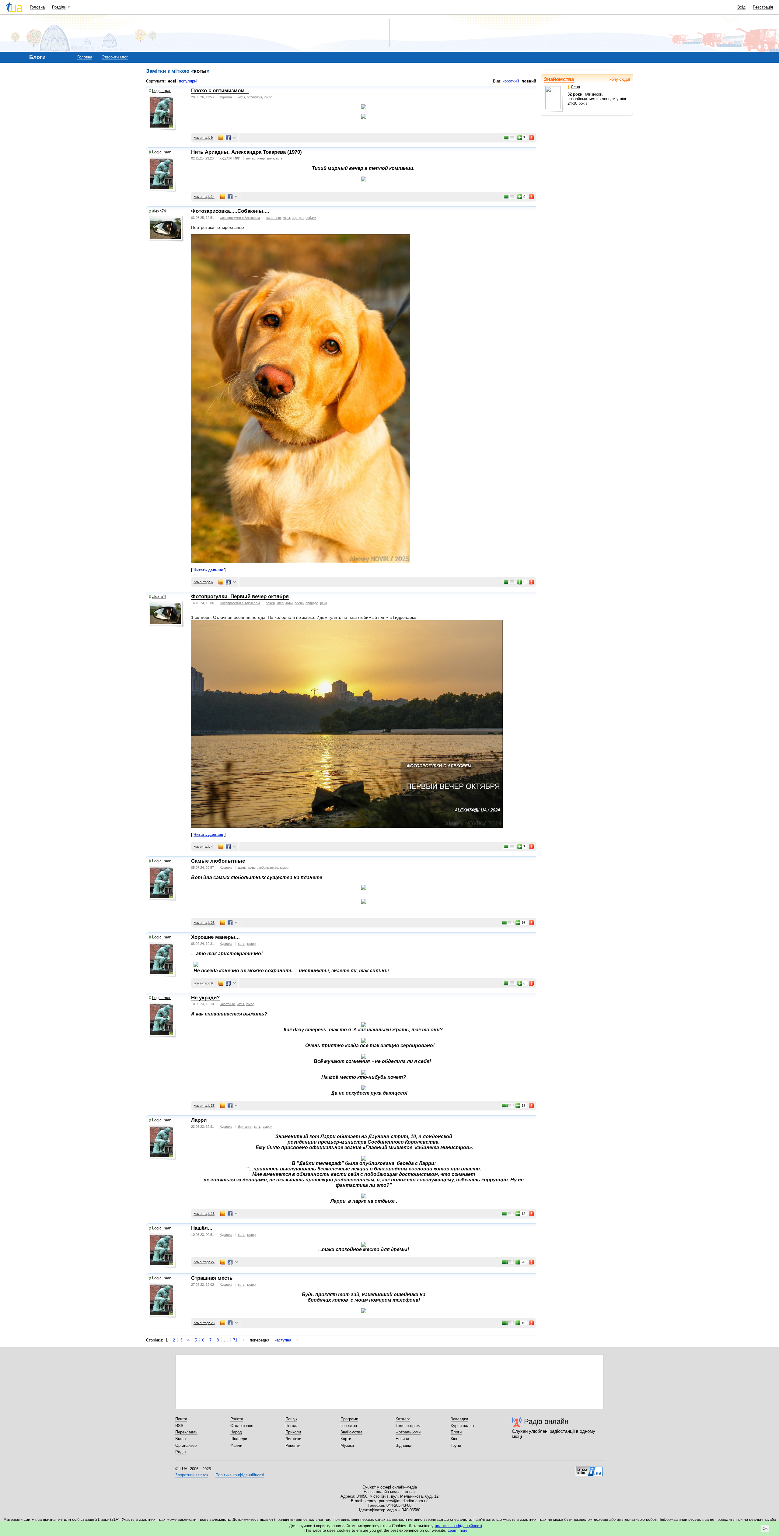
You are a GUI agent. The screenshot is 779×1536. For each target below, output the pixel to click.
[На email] (220, 137)
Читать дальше (208, 570)
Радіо (180, 1452)
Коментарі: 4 (203, 846)
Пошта (181, 1419)
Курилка (225, 97)
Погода (292, 1425)
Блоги (456, 1432)
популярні (188, 81)
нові (172, 81)
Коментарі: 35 (204, 1105)
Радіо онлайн (546, 1421)
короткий (511, 81)
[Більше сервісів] (234, 137)
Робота (236, 1419)
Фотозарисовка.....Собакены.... (230, 211)
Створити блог (115, 57)
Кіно (454, 1438)
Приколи (293, 1432)
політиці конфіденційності (458, 1526)
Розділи (59, 7)
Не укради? (205, 998)
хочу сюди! (620, 79)
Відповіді (404, 1445)
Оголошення (241, 1425)
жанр (261, 158)
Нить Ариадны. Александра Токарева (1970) (246, 152)
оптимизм (254, 97)
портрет (298, 217)
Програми (349, 1419)
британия (245, 1126)
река (323, 603)
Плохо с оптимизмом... (220, 90)
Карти (346, 1438)
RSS (179, 1425)
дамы (242, 867)
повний (529, 81)
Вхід (741, 7)
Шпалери (238, 1438)
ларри (267, 1126)
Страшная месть (211, 1278)
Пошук (291, 1419)
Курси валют (462, 1425)
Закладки (459, 1419)
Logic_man (161, 90)
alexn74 (159, 211)
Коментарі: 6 (203, 582)
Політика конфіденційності (239, 1475)
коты (241, 97)
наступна (282, 1340)
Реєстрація (763, 7)
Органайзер (186, 1445)
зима (270, 158)
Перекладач (186, 1432)
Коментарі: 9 (203, 137)
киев (280, 603)
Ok (765, 1528)
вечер (250, 158)
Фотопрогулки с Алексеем (240, 217)
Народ (236, 1432)
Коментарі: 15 (204, 1213)
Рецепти (292, 1445)
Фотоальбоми (408, 1432)
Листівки (293, 1438)
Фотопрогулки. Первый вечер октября (240, 596)
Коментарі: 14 (204, 196)
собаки (311, 217)
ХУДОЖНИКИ (229, 158)
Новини (402, 1438)
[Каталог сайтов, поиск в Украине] (589, 1469)
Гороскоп (349, 1425)
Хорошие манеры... (215, 937)
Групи (456, 1445)
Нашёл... (201, 1228)
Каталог (403, 1419)
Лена (575, 87)
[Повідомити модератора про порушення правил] (531, 137)
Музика (347, 1445)
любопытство (267, 867)
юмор (268, 97)
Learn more (457, 1530)
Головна (37, 7)
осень (299, 603)
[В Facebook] (228, 137)
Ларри (199, 1120)
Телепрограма (408, 1425)
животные (273, 217)
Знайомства (559, 79)
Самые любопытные (218, 861)
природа (312, 603)
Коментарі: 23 (204, 922)
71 (235, 1340)
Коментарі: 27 (204, 1262)
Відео (180, 1438)
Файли (236, 1445)
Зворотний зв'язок (191, 1475)
